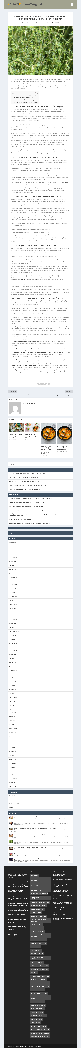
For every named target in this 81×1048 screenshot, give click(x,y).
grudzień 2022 (13, 666)
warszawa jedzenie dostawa (40, 1036)
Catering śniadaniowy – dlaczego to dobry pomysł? (32, 436)
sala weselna (40, 1009)
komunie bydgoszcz (37, 962)
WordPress (38, 1046)
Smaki (11, 807)
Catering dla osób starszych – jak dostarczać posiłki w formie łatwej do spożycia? (37, 841)
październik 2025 (14, 581)
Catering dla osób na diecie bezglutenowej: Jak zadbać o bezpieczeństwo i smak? (36, 834)
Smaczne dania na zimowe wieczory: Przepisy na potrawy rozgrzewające (18, 904)
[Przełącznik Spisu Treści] (36, 93)
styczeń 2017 (12, 786)
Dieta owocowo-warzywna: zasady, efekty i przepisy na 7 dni (26, 506)
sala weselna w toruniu (38, 1015)
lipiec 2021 (12, 720)
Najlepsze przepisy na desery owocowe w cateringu (61, 913)
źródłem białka (64, 182)
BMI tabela (34, 875)
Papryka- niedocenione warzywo (23, 853)
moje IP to (34, 972)
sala (32, 1009)
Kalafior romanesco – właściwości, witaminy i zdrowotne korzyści (27, 502)
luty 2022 (11, 705)
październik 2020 (14, 744)
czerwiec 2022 (13, 689)
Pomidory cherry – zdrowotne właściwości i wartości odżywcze (31, 822)
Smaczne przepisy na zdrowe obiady (18, 881)
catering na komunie (37, 909)
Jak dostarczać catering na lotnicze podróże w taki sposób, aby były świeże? (62, 897)
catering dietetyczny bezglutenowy (38, 884)
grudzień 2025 (13, 573)
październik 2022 (14, 674)
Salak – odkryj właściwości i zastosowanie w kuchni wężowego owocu (28, 485)
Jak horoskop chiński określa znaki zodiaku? (26, 859)
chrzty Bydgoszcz (36, 924)
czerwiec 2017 (13, 771)
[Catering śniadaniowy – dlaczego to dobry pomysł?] (32, 427)
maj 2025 (11, 600)
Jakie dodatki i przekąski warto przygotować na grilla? (25, 102)
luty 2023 (11, 658)
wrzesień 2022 (13, 678)
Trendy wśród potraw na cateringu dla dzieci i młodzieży (16, 436)
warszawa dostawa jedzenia (40, 1033)
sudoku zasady (35, 1022)
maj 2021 (11, 724)
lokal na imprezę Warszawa (39, 969)
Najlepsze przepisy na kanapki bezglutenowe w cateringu (61, 890)
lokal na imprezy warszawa (39, 965)
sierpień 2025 (12, 589)
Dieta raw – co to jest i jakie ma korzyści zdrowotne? (24, 477)
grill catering (35, 947)
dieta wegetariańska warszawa (37, 935)
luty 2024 (11, 627)
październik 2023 (14, 631)
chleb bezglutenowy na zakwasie (38, 920)
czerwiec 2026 (13, 550)
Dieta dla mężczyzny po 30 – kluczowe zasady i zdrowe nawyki (26, 510)
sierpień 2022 (12, 682)
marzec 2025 (12, 608)
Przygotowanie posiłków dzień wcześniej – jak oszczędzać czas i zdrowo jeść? (30, 498)
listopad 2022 (13, 670)
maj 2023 (11, 647)
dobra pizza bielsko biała (39, 940)
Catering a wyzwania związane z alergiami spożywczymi (28, 341)
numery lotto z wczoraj (39, 979)
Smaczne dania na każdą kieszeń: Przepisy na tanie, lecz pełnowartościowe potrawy (17, 934)
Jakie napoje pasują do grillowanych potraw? (23, 100)
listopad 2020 (13, 740)
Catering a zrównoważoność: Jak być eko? (24, 370)
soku (37, 279)
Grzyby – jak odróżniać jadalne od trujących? (21, 519)
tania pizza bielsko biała (38, 1026)
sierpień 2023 (12, 635)
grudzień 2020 (13, 736)
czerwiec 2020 (13, 751)
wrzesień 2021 (13, 713)
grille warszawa (36, 950)
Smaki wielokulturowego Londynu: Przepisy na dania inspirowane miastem (17, 875)
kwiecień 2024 (13, 619)
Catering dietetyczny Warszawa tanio (38, 889)
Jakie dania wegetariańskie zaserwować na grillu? (24, 97)
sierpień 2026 (12, 542)
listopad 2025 (13, 577)
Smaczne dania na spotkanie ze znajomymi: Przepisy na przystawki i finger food (18, 898)
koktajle (23, 279)
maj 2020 (11, 755)
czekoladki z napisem (37, 931)
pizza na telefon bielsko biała (40, 986)
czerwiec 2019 (13, 763)
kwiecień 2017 (13, 779)
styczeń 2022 (12, 709)
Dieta (10, 799)
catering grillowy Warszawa (40, 902)
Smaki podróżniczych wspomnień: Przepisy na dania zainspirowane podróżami (17, 921)
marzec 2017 (12, 782)
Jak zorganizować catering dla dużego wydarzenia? (61, 874)
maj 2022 (11, 693)
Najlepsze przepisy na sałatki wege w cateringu (63, 885)
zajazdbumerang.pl (31, 22)
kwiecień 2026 (13, 557)
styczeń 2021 (12, 732)
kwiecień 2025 (13, 604)
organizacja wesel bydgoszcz (40, 983)
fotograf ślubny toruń (38, 943)
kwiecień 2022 (13, 697)
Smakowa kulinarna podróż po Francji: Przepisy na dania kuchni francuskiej (17, 928)
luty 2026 (11, 565)
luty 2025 (11, 612)
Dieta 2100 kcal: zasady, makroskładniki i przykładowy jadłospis (27, 473)
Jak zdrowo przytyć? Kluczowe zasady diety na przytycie (30, 847)
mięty (23, 284)
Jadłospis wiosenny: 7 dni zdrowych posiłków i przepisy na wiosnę (32, 817)
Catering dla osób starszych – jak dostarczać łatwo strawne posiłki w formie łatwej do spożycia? (46, 450)
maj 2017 (11, 775)
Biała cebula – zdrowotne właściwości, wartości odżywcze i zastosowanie (29, 523)
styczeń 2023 (12, 662)
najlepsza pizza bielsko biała (40, 976)
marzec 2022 (12, 701)
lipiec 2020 (12, 747)
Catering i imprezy (48, 22)
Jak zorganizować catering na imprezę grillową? (24, 99)
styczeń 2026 (12, 569)
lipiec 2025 (12, 592)
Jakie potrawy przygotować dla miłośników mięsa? (24, 95)
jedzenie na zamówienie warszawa (38, 958)
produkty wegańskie (37, 1002)
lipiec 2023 (12, 639)
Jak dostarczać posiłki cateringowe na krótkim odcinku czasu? (62, 880)
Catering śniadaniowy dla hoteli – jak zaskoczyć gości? (27, 348)
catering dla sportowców (39, 894)
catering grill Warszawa (39, 905)
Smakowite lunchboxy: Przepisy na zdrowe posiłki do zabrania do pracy (18, 909)
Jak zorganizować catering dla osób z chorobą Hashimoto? (63, 448)
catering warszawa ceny (38, 916)
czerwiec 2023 (13, 643)
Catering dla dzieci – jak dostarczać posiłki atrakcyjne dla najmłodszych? (63, 902)
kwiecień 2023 (13, 651)
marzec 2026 (12, 561)
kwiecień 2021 (13, 728)
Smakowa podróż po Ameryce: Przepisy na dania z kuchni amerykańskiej (16, 891)
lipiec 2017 (12, 767)
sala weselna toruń (37, 1012)
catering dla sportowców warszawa (39, 898)
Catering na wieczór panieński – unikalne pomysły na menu (61, 908)
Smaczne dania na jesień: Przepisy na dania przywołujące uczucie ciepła (18, 885)
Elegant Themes (23, 1046)
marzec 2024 (12, 623)
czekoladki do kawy (37, 928)
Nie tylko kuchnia (14, 803)
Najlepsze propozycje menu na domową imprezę (26, 365)
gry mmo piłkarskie (37, 954)
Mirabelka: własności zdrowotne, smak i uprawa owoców (25, 489)
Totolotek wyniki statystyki (40, 1029)
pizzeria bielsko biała (37, 990)
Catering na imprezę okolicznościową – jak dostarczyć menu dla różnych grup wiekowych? (37, 352)
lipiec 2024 (12, 616)
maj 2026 (11, 554)
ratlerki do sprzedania (38, 1005)
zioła (66, 177)
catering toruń (36, 912)
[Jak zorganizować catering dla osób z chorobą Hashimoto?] (64, 433)
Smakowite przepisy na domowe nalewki (17, 914)
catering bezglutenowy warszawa (38, 879)
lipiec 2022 (12, 685)
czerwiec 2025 (13, 596)
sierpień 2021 (12, 716)
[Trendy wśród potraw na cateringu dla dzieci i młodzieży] (16, 427)
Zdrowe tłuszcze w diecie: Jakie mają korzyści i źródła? (24, 481)
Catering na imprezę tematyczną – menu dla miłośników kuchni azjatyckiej (35, 828)
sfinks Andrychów (36, 1019)
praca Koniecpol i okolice (39, 993)
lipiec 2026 (12, 546)
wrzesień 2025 (13, 585)
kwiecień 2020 (13, 759)
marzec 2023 (12, 654)
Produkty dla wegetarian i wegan (39, 997)
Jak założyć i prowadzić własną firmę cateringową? (63, 918)
